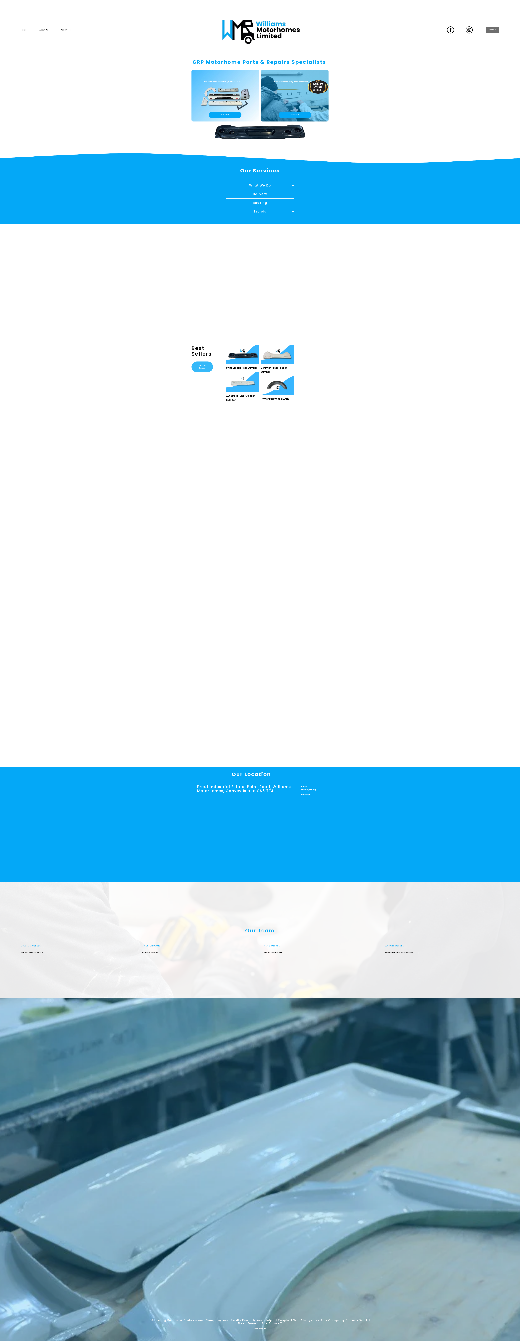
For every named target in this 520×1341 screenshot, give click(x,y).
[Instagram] (469, 29)
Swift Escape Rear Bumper (241, 367)
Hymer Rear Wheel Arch (275, 398)
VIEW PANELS (225, 115)
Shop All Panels (202, 366)
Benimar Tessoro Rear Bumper (274, 370)
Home (23, 30)
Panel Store (66, 30)
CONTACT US (492, 30)
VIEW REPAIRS (295, 115)
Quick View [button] (242, 359)
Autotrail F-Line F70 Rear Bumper (240, 398)
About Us (43, 30)
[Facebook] (450, 29)
